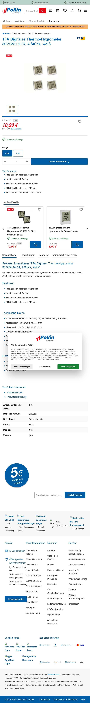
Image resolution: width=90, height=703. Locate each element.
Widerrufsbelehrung (78, 578)
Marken (72, 589)
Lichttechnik (31, 564)
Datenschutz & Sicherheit (65, 699)
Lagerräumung (33, 612)
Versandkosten (54, 674)
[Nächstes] (87, 228)
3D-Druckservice (55, 609)
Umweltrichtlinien (77, 564)
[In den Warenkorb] (35, 244)
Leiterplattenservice (56, 603)
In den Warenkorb (58, 161)
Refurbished (31, 602)
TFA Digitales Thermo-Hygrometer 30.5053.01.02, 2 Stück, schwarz (21, 231)
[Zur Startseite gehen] (11, 10)
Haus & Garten (33, 569)
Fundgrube (31, 607)
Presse (50, 564)
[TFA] (81, 42)
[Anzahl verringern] (5, 161)
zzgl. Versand (16, 129)
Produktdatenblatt (14, 392)
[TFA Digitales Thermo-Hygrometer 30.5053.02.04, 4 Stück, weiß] (45, 78)
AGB (83, 699)
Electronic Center (55, 569)
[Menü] (86, 11)
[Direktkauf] (57, 10)
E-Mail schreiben (17, 550)
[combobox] (32, 10)
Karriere (51, 550)
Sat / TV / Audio (33, 575)
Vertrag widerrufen (16, 599)
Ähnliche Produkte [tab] (11, 202)
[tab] (9, 255)
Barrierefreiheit (75, 584)
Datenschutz (49, 500)
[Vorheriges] (3, 228)
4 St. (7, 153)
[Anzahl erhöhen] (27, 161)
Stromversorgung (34, 585)
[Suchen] (42, 10)
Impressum (74, 603)
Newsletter (52, 584)
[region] (45, 85)
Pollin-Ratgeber (54, 598)
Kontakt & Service (77, 559)
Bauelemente (32, 596)
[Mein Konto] (72, 10)
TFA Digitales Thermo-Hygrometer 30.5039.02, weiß (63, 229)
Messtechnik (32, 591)
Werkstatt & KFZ (33, 580)
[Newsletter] (50, 10)
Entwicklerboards (34, 559)
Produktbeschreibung (16, 396)
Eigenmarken (53, 614)
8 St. (18, 153)
